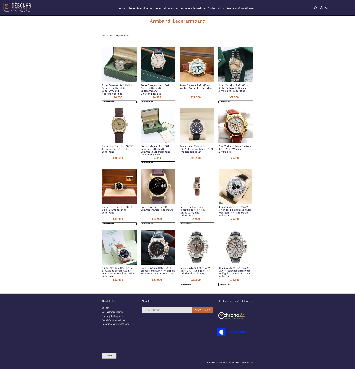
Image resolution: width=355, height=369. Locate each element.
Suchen (105, 307)
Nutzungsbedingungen (113, 316)
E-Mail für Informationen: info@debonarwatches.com (115, 322)
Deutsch (108, 355)
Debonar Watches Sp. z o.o (222, 362)
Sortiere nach (107, 36)
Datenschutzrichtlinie (112, 312)
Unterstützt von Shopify (243, 362)
